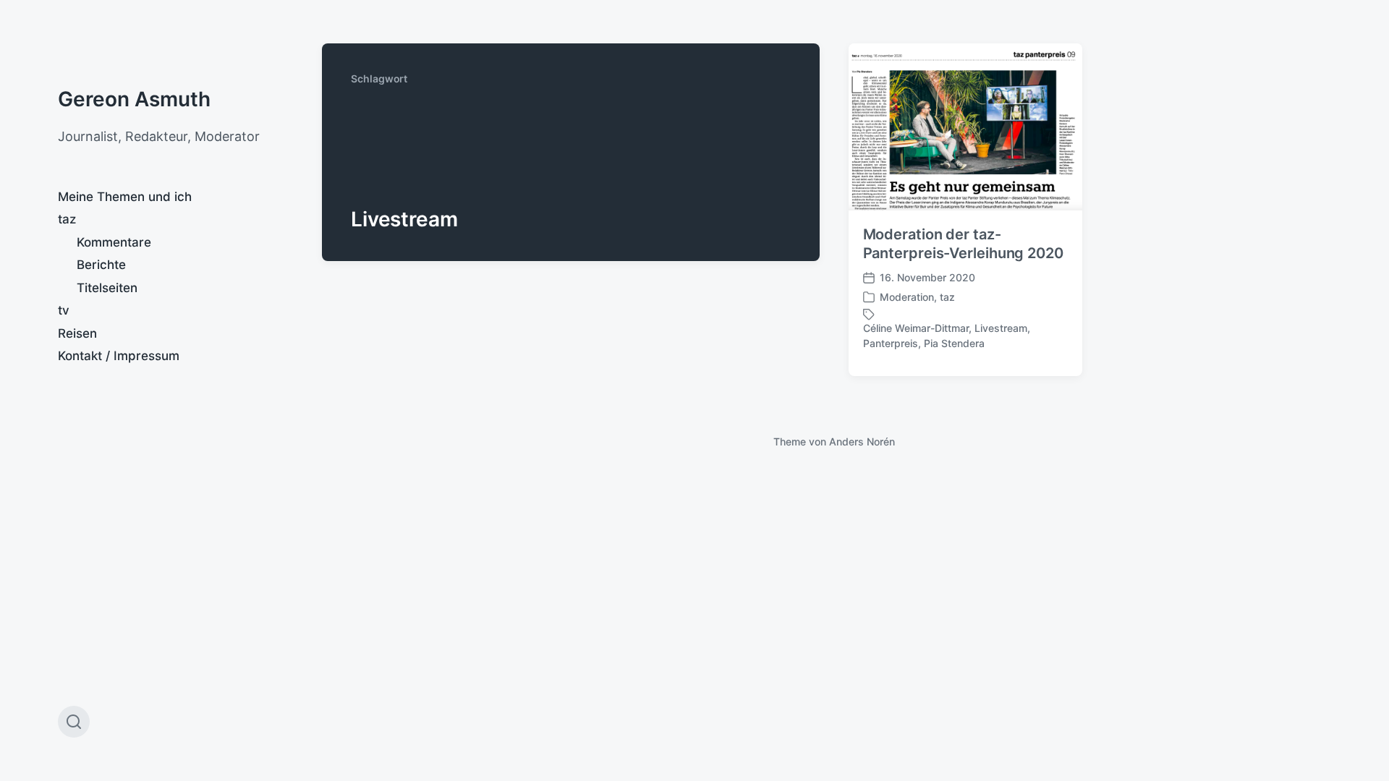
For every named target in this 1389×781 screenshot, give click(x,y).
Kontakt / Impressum (118, 356)
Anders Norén (862, 441)
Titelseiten (107, 288)
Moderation (907, 297)
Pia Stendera (954, 343)
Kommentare (114, 242)
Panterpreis (890, 343)
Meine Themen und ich (125, 196)
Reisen (77, 333)
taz (67, 219)
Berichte (101, 264)
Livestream (1000, 328)
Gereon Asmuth (134, 99)
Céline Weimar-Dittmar (916, 328)
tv (63, 310)
